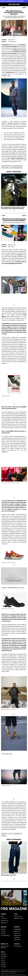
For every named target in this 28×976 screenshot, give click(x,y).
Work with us (4, 920)
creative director (6, 165)
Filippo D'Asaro (11, 246)
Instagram (4, 956)
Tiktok (3, 960)
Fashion (4, 39)
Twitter (3, 958)
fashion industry (17, 165)
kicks (10, 833)
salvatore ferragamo (16, 167)
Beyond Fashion (5, 935)
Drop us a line (17, 946)
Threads (3, 962)
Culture (3, 931)
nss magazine (17, 929)
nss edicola (17, 939)
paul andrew (5, 167)
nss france (17, 937)
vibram (3, 835)
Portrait (3, 933)
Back (3, 7)
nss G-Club (17, 933)
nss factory (4, 922)
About (2, 916)
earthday (4, 833)
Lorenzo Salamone (12, 41)
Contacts (3, 918)
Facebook (3, 954)
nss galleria (17, 935)
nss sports (17, 931)
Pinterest (3, 964)
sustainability (17, 833)
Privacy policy (18, 916)
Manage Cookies (18, 918)
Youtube (3, 966)
